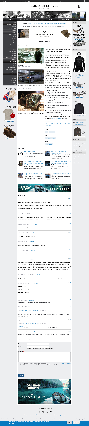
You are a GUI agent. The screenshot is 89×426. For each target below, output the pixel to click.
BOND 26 (56, 24)
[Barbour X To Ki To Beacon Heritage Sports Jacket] (79, 137)
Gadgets (14, 30)
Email (19, 346)
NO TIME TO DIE (12, 67)
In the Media (13, 80)
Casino (14, 38)
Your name (20, 343)
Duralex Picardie (78, 163)
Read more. (64, 26)
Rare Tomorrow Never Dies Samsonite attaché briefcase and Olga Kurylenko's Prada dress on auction (33, 163)
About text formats (66, 363)
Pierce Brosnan (49, 144)
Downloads (13, 55)
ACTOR (35, 24)
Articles (14, 65)
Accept (69, 422)
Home (4, 1)
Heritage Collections (11, 47)
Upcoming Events (11, 72)
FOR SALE (13, 59)
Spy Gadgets (12, 51)
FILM (30, 24)
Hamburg (52, 132)
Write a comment (65, 46)
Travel (14, 36)
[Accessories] (24, 20)
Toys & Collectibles (11, 57)
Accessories (12, 28)
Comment (20, 351)
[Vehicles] (51, 20)
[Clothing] (10, 20)
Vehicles (13, 32)
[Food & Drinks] (65, 20)
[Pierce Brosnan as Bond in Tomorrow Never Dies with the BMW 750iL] (31, 62)
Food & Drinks (12, 34)
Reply (70, 198)
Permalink (34, 199)
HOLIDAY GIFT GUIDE (10, 70)
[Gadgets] (37, 20)
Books (14, 49)
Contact (14, 78)
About (25, 415)
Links (14, 84)
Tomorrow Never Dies (50, 138)
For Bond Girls (12, 40)
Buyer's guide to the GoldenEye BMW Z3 (61, 173)
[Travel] (79, 20)
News (14, 63)
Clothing (14, 26)
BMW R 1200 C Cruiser (29, 151)
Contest (14, 76)
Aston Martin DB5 (56, 118)
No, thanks (76, 422)
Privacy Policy (49, 415)
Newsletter (13, 82)
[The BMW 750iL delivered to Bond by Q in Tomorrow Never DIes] (31, 84)
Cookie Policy (57, 415)
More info (11, 423)
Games (14, 53)
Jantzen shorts (78, 161)
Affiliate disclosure (39, 415)
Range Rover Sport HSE (80, 150)
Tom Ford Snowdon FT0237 (81, 155)
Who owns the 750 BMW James (30, 310)
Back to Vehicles (21, 45)
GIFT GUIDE (63, 24)
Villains (14, 43)
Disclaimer (31, 415)
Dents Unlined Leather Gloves (81, 159)
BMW (47, 132)
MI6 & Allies (13, 45)
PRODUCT (40, 24)
